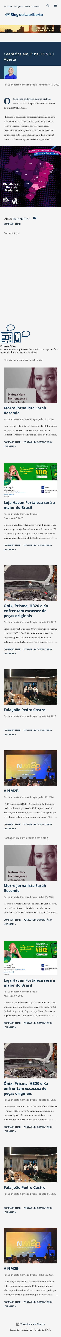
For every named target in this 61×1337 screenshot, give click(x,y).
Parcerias (36, 7)
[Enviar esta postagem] (35, 218)
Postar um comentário (37, 442)
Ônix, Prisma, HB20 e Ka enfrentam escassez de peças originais (26, 610)
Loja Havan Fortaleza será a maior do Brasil (29, 505)
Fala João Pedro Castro (25, 709)
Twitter (27, 7)
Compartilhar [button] (12, 223)
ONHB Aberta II (21, 218)
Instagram (18, 7)
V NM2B (11, 790)
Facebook (8, 7)
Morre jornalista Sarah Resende (25, 410)
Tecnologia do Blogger (32, 1324)
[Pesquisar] (48, 5)
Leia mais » (10, 446)
